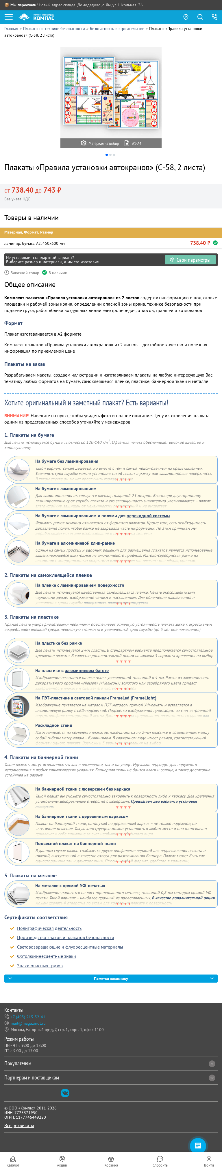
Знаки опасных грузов (40, 965)
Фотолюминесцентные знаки (46, 956)
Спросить (160, 1165)
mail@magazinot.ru (28, 1023)
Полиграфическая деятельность (49, 928)
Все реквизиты (19, 1125)
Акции (62, 1165)
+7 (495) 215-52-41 (28, 1016)
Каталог (13, 1165)
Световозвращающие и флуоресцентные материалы (70, 947)
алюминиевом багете (87, 670)
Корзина (111, 1165)
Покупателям (17, 1063)
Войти (209, 1165)
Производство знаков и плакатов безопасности (65, 937)
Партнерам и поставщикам (31, 1077)
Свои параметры (193, 260)
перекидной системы (148, 515)
